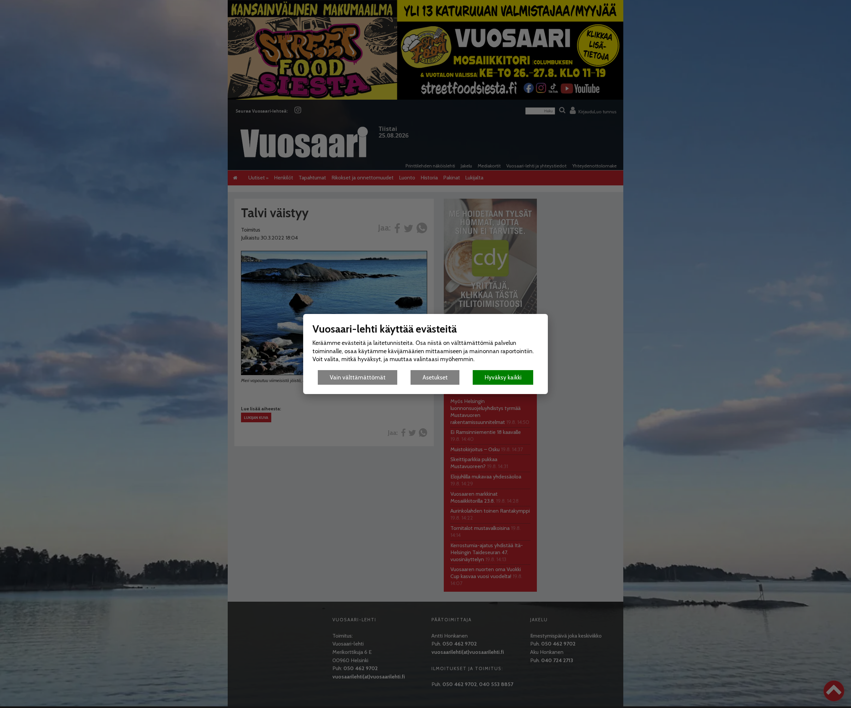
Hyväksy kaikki (503, 377)
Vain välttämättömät (358, 377)
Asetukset (435, 377)
